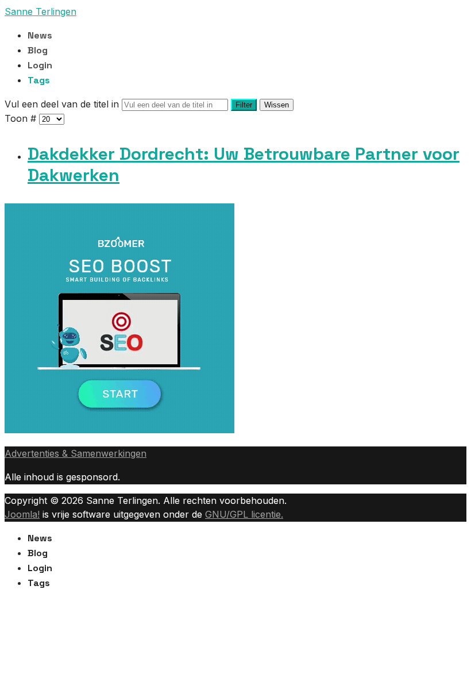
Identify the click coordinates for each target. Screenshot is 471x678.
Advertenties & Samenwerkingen (75, 453)
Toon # (22, 118)
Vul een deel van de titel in (63, 104)
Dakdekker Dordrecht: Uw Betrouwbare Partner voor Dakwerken (244, 164)
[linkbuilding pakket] (119, 430)
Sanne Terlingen (40, 11)
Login (40, 65)
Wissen (276, 105)
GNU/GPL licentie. (244, 514)
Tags (39, 80)
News (40, 35)
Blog (38, 50)
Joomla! (22, 514)
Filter (243, 105)
